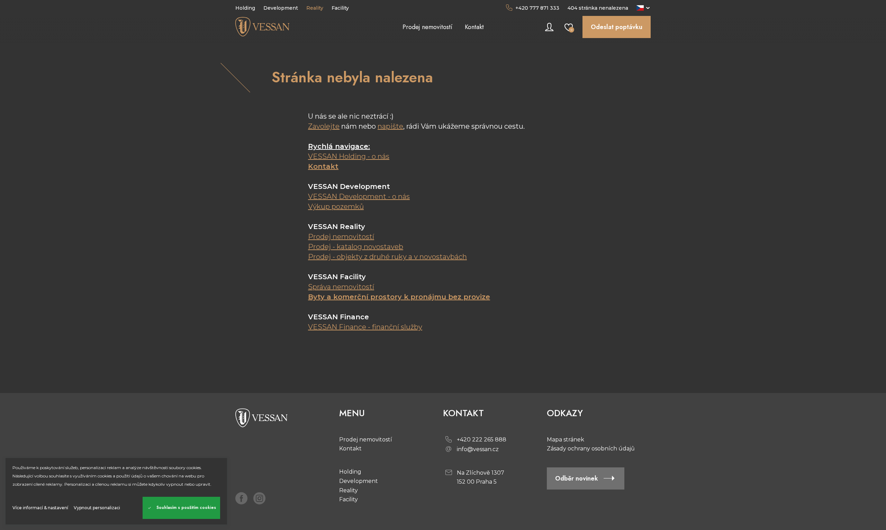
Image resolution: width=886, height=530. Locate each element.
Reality (348, 490)
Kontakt (323, 166)
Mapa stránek (565, 439)
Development (358, 481)
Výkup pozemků (336, 206)
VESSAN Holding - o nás (348, 156)
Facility (348, 499)
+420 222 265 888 (481, 439)
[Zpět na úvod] (287, 27)
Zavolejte (324, 126)
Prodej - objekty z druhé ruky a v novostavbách (387, 257)
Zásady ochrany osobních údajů (591, 448)
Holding (350, 471)
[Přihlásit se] (549, 27)
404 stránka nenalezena (598, 8)
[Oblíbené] (568, 27)
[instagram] (259, 498)
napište (390, 126)
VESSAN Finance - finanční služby (365, 327)
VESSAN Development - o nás (359, 196)
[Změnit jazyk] (643, 8)
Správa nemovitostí (341, 287)
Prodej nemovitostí (341, 236)
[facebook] (241, 498)
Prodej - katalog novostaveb (355, 247)
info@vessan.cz (478, 449)
